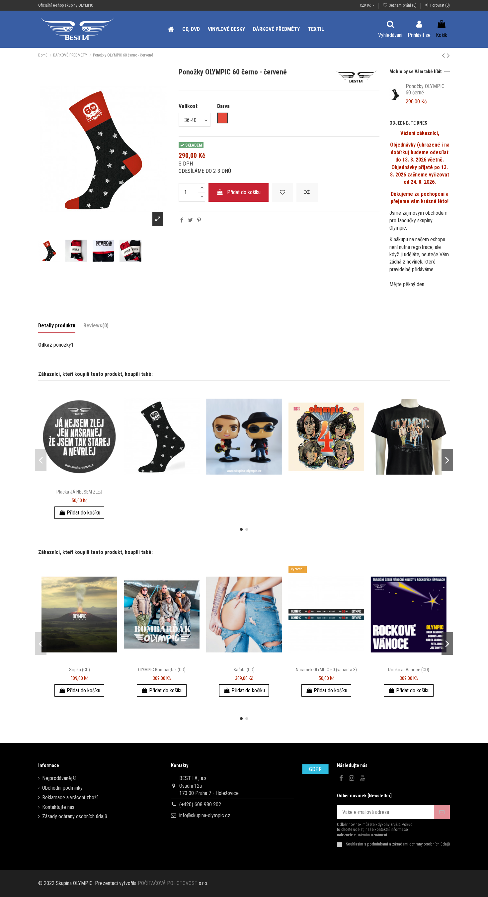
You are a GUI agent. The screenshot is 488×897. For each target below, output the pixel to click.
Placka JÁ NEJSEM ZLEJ (79, 492)
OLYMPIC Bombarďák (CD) (162, 669)
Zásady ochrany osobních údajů (74, 816)
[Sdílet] (181, 220)
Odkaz (45, 345)
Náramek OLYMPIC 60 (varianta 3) (326, 669)
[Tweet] (190, 220)
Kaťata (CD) (244, 669)
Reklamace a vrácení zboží (70, 797)
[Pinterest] (199, 220)
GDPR (315, 769)
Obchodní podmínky (62, 788)
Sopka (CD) (79, 669)
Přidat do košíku (244, 192)
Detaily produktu (56, 325)
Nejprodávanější (59, 778)
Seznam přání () (402, 5)
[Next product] (448, 55)
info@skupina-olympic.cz (204, 815)
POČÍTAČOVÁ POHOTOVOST (168, 883)
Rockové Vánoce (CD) (408, 669)
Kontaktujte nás (58, 807)
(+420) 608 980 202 (200, 804)
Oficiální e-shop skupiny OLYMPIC (65, 5)
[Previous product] (444, 55)
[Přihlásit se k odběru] (442, 812)
